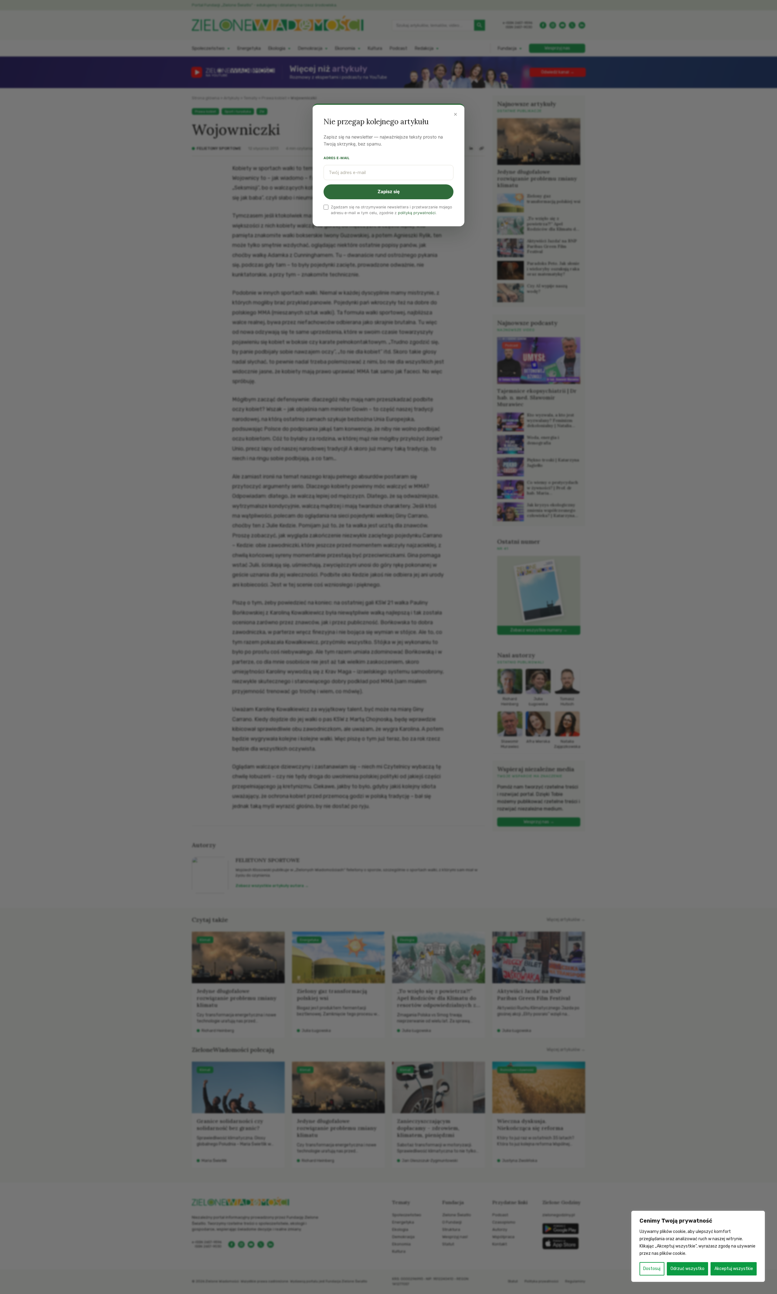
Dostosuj (651, 1268)
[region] (698, 1246)
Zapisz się (389, 191)
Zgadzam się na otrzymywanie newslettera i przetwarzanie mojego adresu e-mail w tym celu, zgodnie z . (391, 210)
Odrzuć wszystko (687, 1268)
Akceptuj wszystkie (733, 1268)
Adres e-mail (337, 158)
